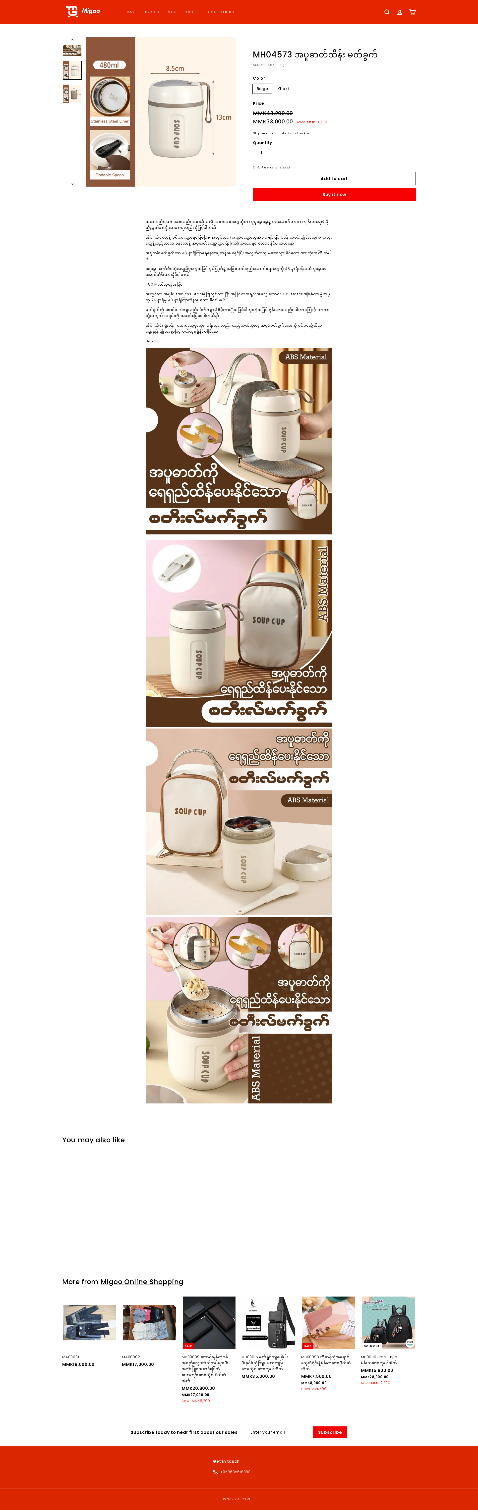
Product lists (160, 12)
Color (259, 78)
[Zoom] (161, 112)
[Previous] (72, 41)
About (191, 12)
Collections (221, 12)
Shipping (261, 133)
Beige (262, 88)
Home (129, 12)
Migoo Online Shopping (142, 1282)
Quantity (262, 143)
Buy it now (334, 195)
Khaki (283, 88)
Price (258, 103)
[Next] (72, 182)
